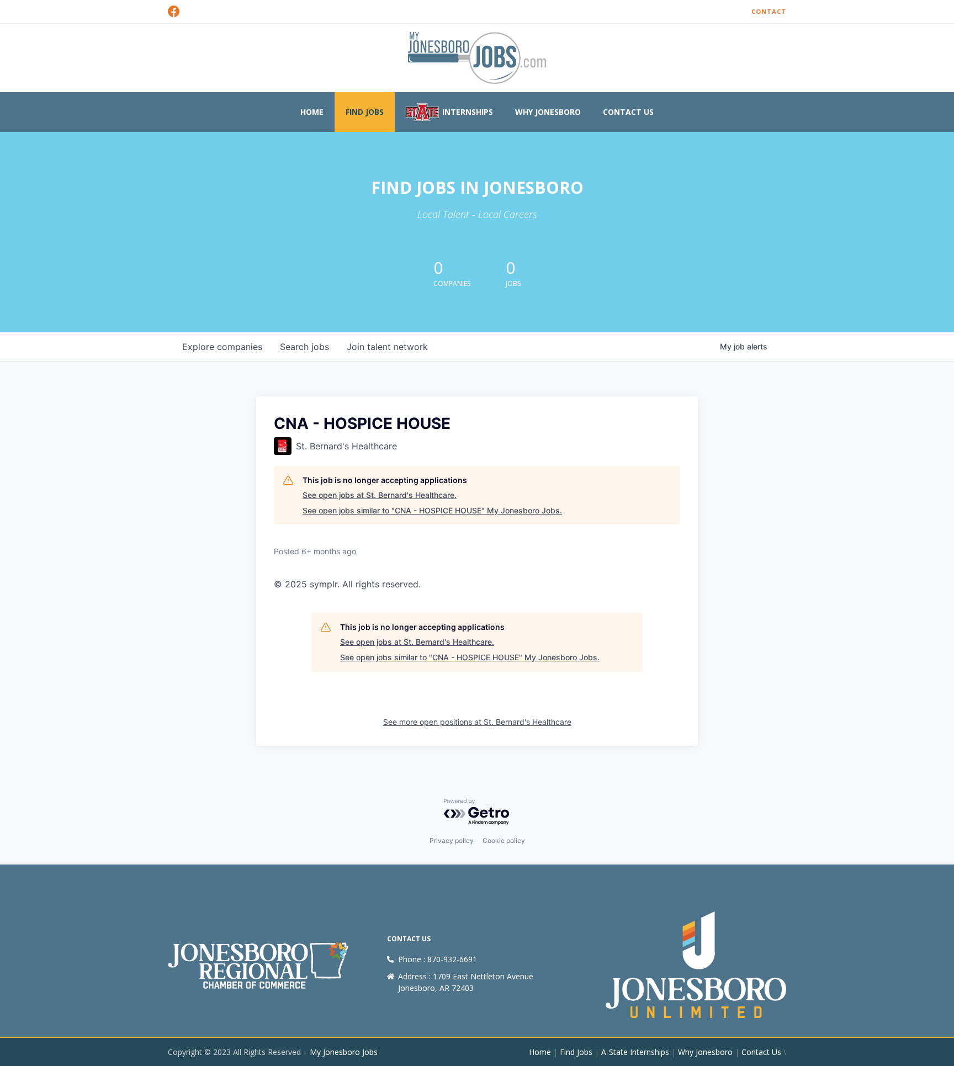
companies (222, 346)
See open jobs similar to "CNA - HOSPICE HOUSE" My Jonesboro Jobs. (432, 510)
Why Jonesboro (548, 112)
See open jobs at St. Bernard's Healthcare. (380, 495)
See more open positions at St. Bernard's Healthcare (477, 721)
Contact (768, 11)
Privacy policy (452, 840)
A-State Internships (635, 1052)
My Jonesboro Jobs (344, 1052)
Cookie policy (504, 840)
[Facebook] (174, 12)
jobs (304, 346)
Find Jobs (365, 112)
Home (312, 112)
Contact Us (628, 112)
